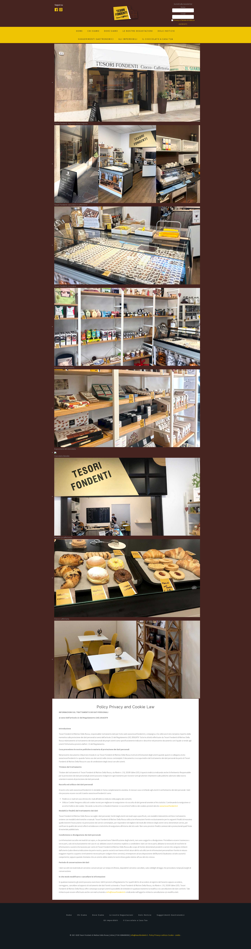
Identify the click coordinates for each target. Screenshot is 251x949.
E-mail (183, 13)
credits (177, 935)
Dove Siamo (111, 31)
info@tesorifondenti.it (116, 892)
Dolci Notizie (166, 31)
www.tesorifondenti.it (169, 806)
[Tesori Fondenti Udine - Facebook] (57, 9)
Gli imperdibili (127, 39)
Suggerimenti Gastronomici (96, 39)
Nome (183, 7)
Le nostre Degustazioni (138, 31)
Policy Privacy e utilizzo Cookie (161, 935)
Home (79, 31)
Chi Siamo (93, 31)
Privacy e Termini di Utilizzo (184, 20)
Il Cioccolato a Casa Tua (157, 39)
